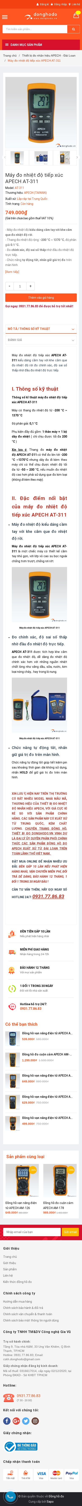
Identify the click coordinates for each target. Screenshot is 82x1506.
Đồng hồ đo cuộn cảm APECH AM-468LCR (46, 1055)
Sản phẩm (10, 1269)
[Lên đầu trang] (74, 1050)
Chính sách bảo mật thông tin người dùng (31, 1320)
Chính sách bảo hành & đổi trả (23, 1308)
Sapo (50, 1501)
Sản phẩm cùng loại (25, 1156)
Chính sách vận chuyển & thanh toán (27, 1314)
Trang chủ (10, 1256)
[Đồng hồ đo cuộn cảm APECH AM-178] (60, 1180)
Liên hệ (76, 4)
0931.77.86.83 (28, 306)
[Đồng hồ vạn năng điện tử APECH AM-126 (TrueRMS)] (22, 1180)
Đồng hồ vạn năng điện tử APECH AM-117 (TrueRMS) (48, 1034)
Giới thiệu (9, 1263)
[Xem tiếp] (12, 272)
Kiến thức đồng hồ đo (17, 1282)
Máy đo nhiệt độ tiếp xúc (31, 355)
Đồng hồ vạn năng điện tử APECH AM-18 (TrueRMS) (48, 1118)
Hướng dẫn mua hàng (17, 1301)
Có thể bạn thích (21, 1024)
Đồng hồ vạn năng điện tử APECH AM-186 (48, 1097)
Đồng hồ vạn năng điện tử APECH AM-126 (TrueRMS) (48, 1076)
